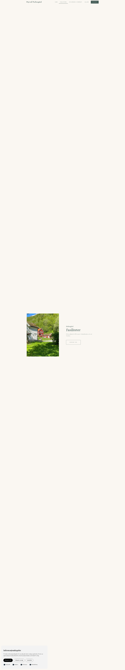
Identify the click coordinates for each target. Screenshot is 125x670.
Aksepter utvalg (19, 660)
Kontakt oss (73, 342)
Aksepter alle (8, 660)
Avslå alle (29, 660)
